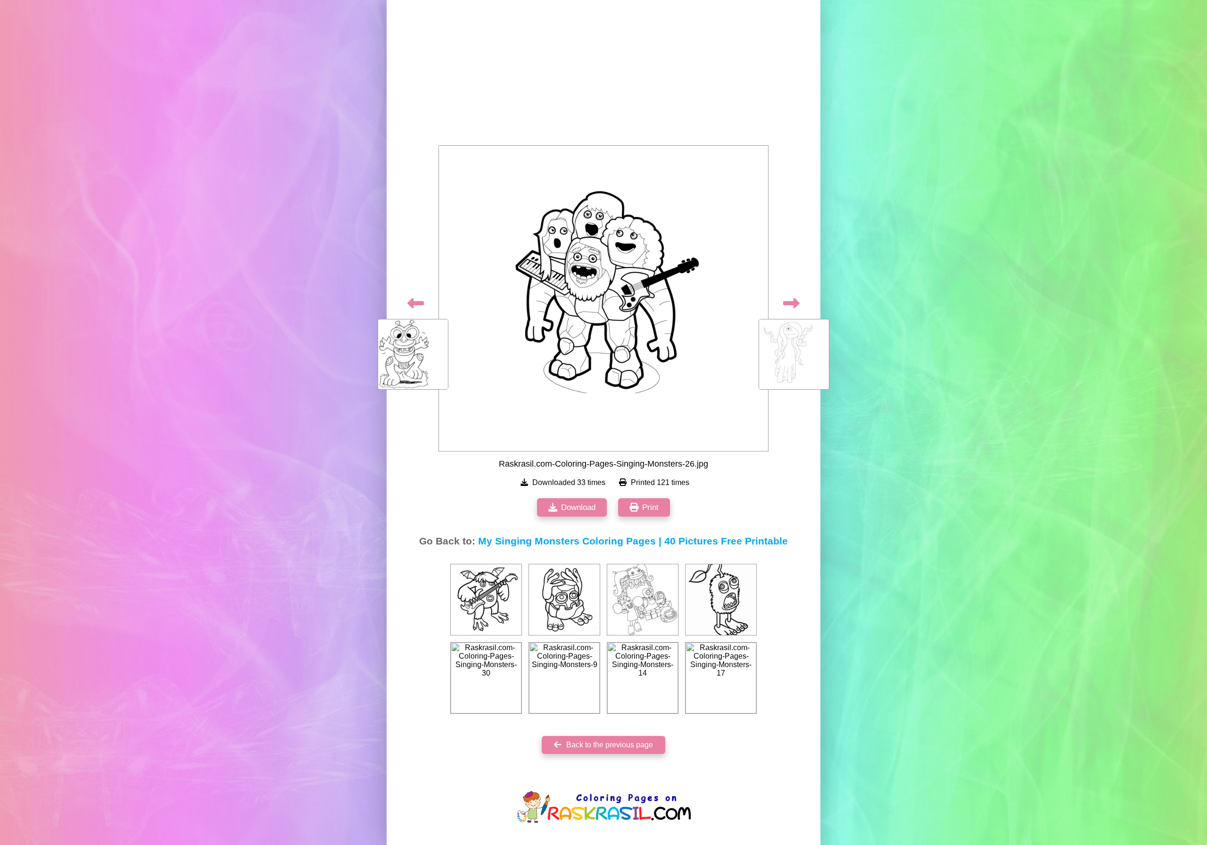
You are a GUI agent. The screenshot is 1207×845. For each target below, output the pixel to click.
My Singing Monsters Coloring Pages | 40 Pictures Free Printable (633, 541)
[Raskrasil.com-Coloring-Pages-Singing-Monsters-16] (642, 600)
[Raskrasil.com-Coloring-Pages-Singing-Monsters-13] (486, 600)
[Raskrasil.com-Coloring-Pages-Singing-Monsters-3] (564, 600)
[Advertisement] (603, 75)
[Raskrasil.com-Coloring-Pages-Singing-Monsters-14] (642, 678)
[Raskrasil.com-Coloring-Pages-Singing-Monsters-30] (486, 678)
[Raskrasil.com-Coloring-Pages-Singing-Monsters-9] (564, 678)
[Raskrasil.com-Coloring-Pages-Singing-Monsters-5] (721, 600)
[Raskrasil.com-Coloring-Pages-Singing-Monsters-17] (721, 678)
